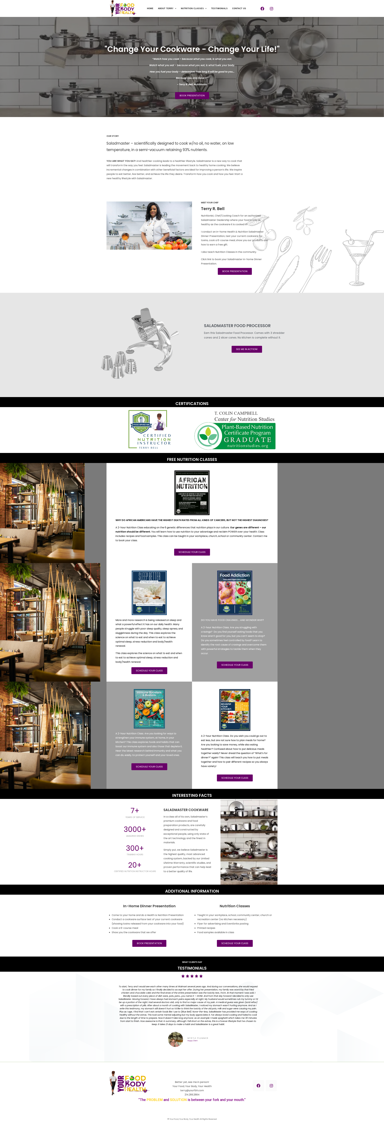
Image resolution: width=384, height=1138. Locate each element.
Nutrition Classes (192, 8)
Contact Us (239, 8)
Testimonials (219, 8)
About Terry (166, 8)
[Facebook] (262, 8)
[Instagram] (271, 8)
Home (150, 8)
